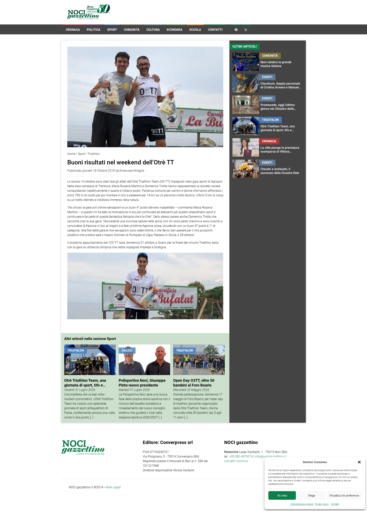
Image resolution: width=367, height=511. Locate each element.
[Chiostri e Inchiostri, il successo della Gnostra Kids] (281, 169)
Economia (174, 30)
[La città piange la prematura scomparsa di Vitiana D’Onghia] (281, 147)
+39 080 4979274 (241, 456)
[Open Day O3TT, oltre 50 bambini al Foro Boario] (199, 382)
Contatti (215, 30)
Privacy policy (322, 504)
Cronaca (73, 30)
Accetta (282, 495)
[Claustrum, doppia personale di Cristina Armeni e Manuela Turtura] (281, 83)
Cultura (153, 30)
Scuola (195, 30)
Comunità (132, 30)
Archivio (242, 461)
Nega (311, 495)
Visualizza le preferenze (344, 495)
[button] (359, 462)
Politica (93, 30)
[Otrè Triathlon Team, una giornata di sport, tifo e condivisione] (90, 382)
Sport (112, 30)
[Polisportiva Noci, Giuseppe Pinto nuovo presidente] (144, 382)
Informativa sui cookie (302, 504)
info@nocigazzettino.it (270, 456)
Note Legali (113, 487)
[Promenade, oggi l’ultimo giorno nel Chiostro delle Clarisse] (281, 104)
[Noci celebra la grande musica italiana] (281, 62)
